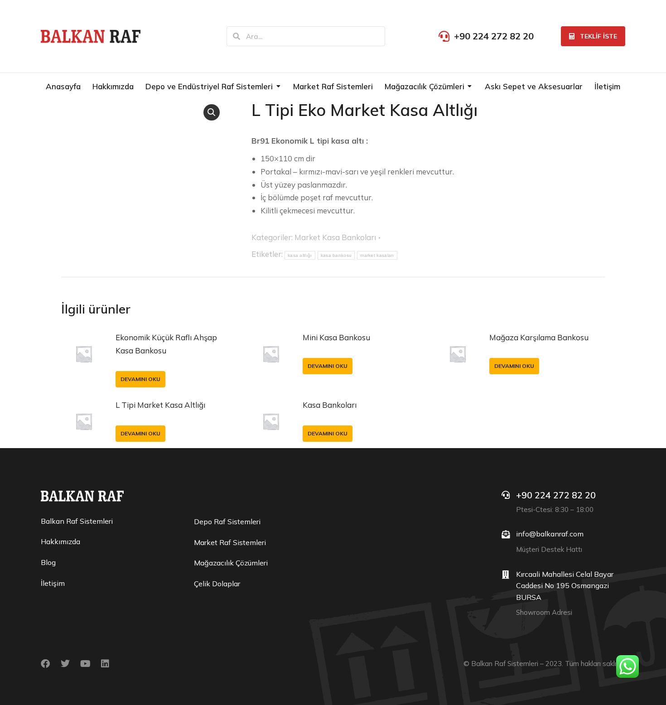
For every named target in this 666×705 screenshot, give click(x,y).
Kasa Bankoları (330, 405)
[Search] (236, 36)
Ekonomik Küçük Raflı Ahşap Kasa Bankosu (166, 344)
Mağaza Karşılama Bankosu (539, 337)
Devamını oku (140, 379)
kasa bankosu (336, 255)
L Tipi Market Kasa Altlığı (160, 405)
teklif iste (598, 36)
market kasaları (377, 255)
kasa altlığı (300, 255)
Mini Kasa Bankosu (336, 337)
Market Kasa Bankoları (335, 237)
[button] (211, 112)
